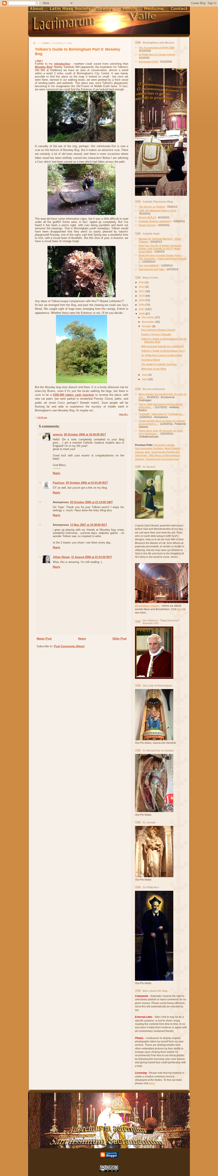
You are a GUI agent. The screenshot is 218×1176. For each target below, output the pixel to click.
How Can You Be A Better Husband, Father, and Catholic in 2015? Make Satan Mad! (160, 248)
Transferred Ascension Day (162, 459)
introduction (62, 63)
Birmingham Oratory (147, 605)
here (180, 609)
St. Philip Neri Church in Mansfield (161, 355)
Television (141, 455)
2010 (142, 295)
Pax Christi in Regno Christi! (158, 330)
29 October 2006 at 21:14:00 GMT (91, 502)
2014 (142, 282)
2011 (142, 291)
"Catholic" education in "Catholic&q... (161, 414)
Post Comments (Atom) (69, 646)
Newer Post (44, 638)
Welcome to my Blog (153, 368)
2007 (142, 309)
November (148, 321)
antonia (58, 434)
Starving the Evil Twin (151, 269)
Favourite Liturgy (164, 445)
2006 (142, 313)
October (147, 326)
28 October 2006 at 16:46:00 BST (85, 434)
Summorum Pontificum (165, 452)
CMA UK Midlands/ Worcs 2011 (157, 210)
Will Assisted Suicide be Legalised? (162, 346)
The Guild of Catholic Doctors (158, 364)
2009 (142, 300)
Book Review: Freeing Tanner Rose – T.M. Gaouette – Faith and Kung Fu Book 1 (162, 258)
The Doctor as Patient (152, 206)
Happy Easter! (147, 225)
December (148, 317)
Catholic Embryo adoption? (155, 221)
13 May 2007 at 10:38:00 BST (88, 524)
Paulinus (59, 482)
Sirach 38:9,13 (147, 217)
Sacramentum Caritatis (149, 448)
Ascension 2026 (148, 61)
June (145, 374)
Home (82, 638)
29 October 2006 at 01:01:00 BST (87, 482)
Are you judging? (149, 265)
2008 (142, 304)
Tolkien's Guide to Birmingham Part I (163, 350)
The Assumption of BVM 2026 (156, 47)
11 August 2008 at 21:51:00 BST (91, 557)
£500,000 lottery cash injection (73, 394)
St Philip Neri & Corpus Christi (157, 54)
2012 (142, 286)
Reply (56, 473)
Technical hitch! (150, 359)
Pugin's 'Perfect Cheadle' (156, 334)
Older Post (119, 638)
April (145, 379)
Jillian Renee (61, 557)
